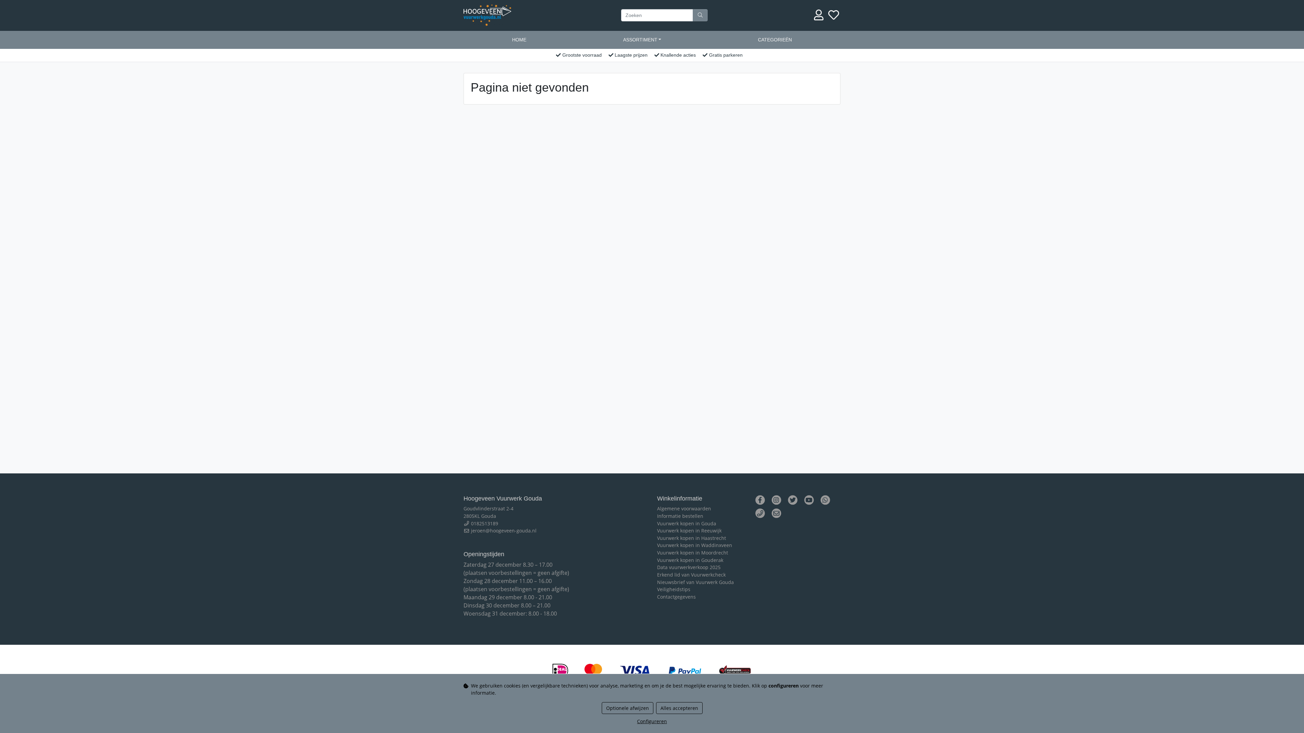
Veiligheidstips (673, 589)
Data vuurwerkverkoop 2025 (689, 567)
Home (519, 39)
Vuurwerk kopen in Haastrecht (691, 538)
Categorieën (775, 39)
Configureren (652, 721)
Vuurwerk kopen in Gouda (686, 523)
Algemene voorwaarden (684, 508)
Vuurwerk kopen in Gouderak (690, 560)
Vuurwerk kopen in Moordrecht (692, 552)
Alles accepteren (679, 708)
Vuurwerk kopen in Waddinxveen (694, 545)
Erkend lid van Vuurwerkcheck (691, 574)
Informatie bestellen (680, 516)
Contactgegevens (676, 597)
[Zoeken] (700, 15)
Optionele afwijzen (627, 708)
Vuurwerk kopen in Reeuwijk (689, 530)
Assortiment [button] (640, 39)
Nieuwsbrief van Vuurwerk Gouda (695, 582)
